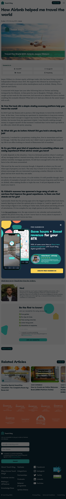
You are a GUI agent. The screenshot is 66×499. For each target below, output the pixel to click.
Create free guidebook (46, 271)
